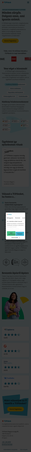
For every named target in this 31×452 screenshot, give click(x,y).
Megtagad (19, 233)
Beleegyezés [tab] (10, 218)
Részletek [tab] (17, 218)
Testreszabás (14, 237)
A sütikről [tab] (24, 218)
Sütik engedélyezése (11, 233)
